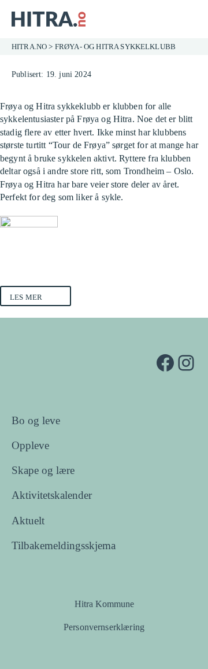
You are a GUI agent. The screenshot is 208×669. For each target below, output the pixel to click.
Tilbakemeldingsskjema (64, 545)
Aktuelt (28, 520)
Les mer (26, 297)
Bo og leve (36, 420)
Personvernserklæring (104, 627)
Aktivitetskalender (52, 495)
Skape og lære (43, 470)
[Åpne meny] (187, 19)
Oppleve (30, 445)
